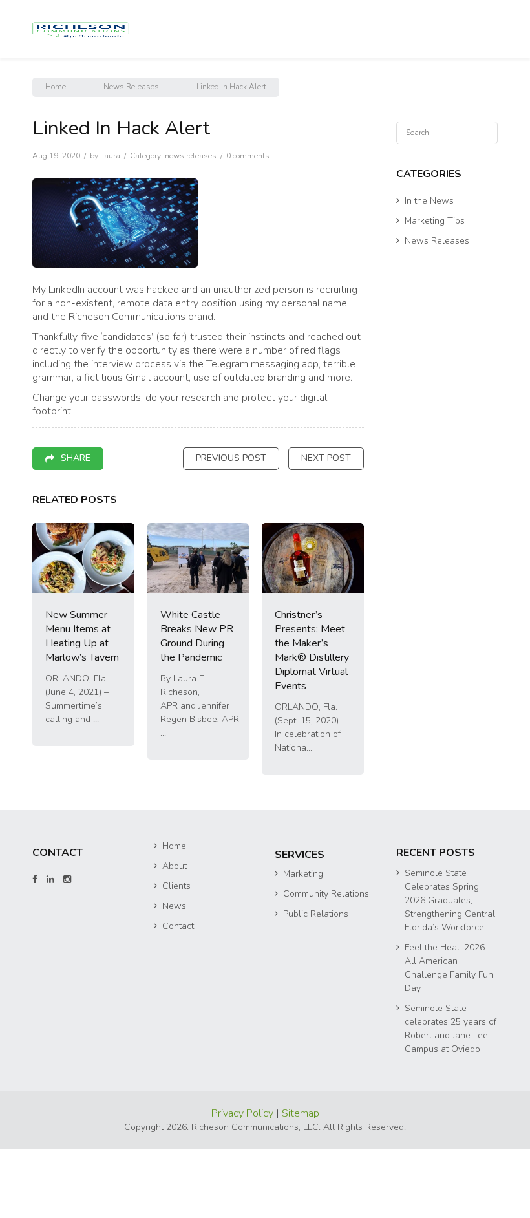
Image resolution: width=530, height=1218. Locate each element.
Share (75, 526)
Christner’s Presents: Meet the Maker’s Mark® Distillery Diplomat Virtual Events (312, 719)
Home (55, 155)
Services (299, 923)
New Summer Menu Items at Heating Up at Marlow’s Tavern (82, 704)
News (174, 974)
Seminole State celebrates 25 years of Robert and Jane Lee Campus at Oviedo (450, 1097)
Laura (110, 224)
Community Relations (326, 962)
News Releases (131, 155)
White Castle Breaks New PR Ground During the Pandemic (196, 704)
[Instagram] (67, 948)
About (174, 934)
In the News (429, 269)
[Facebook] (34, 948)
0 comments (248, 224)
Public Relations (315, 982)
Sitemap (300, 1182)
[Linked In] (50, 948)
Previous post (231, 526)
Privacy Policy (243, 1182)
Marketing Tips (435, 289)
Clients (176, 954)
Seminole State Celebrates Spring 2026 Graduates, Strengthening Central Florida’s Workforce (450, 968)
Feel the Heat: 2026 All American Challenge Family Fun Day (449, 1036)
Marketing (303, 942)
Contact (178, 994)
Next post (326, 526)
